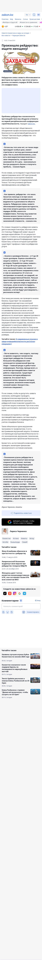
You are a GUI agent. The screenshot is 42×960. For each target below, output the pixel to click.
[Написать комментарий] (21, 606)
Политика (5, 19)
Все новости (6, 35)
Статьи (25, 19)
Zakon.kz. (31, 124)
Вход (38, 600)
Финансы (18, 19)
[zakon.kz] (7, 15)
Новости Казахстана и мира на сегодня (15, 33)
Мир (11, 19)
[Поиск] (34, 15)
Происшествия (34, 19)
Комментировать (33, 612)
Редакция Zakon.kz (18, 35)
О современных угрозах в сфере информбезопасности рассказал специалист (20, 341)
